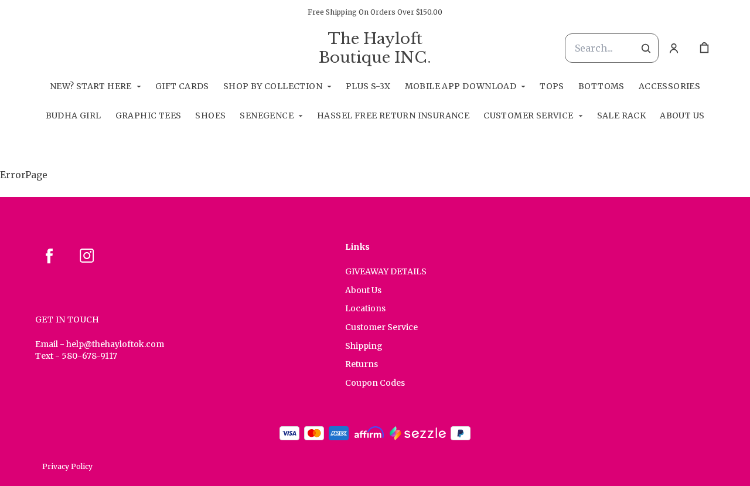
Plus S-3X (368, 86)
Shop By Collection (272, 86)
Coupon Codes (375, 383)
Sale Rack (621, 115)
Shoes (210, 115)
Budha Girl (73, 115)
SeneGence (267, 115)
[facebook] (49, 256)
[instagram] (87, 256)
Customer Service (528, 115)
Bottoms (601, 86)
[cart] (704, 48)
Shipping (364, 346)
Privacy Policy (67, 466)
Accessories (669, 86)
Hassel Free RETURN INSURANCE (393, 115)
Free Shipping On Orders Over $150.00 (375, 12)
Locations (365, 308)
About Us (682, 115)
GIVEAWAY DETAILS (386, 271)
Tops (552, 86)
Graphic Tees (148, 115)
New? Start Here (91, 86)
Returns (361, 364)
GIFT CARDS (182, 86)
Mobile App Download (461, 86)
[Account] (673, 48)
